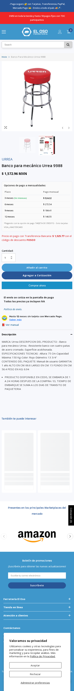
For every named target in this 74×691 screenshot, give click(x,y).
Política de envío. (13, 309)
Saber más (15, 320)
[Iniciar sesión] (60, 32)
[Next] (69, 128)
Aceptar (35, 665)
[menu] (4, 32)
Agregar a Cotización (37, 275)
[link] (18, 479)
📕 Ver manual (10, 324)
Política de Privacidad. (42, 656)
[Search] (68, 45)
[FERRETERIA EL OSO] (37, 536)
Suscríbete (37, 585)
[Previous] (63, 128)
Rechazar (35, 674)
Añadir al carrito (37, 267)
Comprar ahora (37, 285)
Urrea (7, 159)
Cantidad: (7, 250)
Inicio (4, 56)
